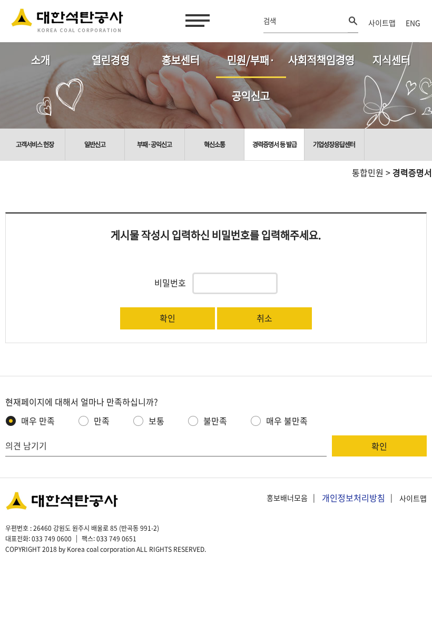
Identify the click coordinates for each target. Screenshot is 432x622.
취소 (264, 318)
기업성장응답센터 (334, 144)
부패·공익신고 (154, 144)
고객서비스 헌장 (35, 144)
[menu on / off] (195, 21)
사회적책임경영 (321, 59)
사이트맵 (382, 22)
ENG (413, 22)
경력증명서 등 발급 (274, 144)
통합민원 (368, 172)
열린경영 (111, 59)
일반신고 (94, 144)
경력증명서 (412, 172)
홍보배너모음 (287, 498)
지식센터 (391, 59)
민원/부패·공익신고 (251, 65)
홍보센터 (181, 59)
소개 (40, 59)
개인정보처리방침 (353, 497)
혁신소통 (214, 144)
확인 (167, 318)
